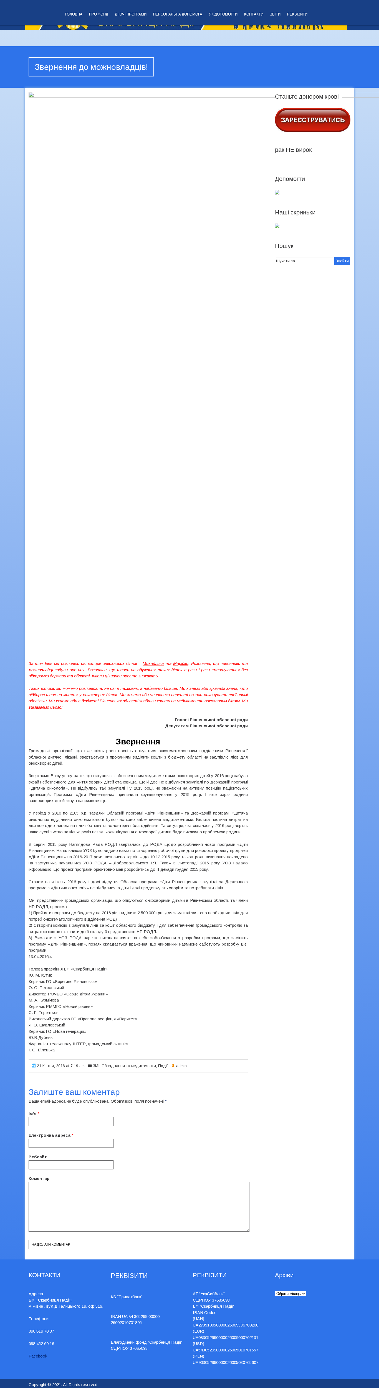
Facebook (38, 1356)
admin (181, 1066)
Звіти (275, 14)
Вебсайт (38, 1156)
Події (163, 1066)
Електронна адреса (49, 1135)
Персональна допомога (177, 14)
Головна (73, 14)
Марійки (180, 663)
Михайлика (153, 663)
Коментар (39, 1178)
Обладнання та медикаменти (129, 1066)
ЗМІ (96, 1066)
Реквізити (297, 14)
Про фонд (98, 14)
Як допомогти (223, 14)
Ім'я (32, 1113)
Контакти (253, 14)
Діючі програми (130, 14)
